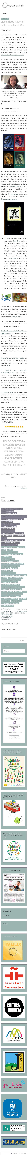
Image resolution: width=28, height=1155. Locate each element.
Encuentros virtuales (16, 577)
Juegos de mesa (12, 591)
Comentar (22, 640)
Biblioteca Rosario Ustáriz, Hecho (13, 519)
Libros (13, 594)
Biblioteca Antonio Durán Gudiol (12, 508)
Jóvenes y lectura (15, 589)
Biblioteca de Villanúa (9, 513)
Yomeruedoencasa (8, 605)
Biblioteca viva (7, 521)
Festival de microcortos (10, 582)
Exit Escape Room (7, 392)
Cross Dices (16, 241)
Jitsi (4, 591)
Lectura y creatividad (9, 533)
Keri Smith (23, 591)
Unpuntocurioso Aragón (10, 544)
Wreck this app (13, 194)
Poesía (5, 538)
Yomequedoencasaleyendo (10, 603)
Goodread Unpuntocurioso (11, 584)
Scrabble (23, 598)
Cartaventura (14, 258)
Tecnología (6, 601)
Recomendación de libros (10, 598)
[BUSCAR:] (14, 651)
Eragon (5, 580)
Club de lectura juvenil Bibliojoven (13, 563)
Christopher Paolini (9, 559)
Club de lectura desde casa (11, 561)
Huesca (5, 587)
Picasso (5, 596)
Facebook (5, 924)
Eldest (5, 577)
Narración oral (19, 535)
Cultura (13, 526)
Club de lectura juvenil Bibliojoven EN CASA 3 (21, 611)
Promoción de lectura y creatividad (13, 540)
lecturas (5, 594)
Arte (4, 549)
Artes (10, 549)
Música (21, 533)
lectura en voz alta (8, 531)
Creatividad (6, 566)
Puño (9, 365)
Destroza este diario (9, 573)
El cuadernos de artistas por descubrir (14, 575)
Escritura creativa (8, 528)
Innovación (20, 587)
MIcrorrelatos (7, 535)
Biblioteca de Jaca (8, 511)
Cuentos (5, 526)
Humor (12, 587)
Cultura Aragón (7, 570)
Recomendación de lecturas (11, 542)
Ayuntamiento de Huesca (10, 552)
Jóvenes (5, 589)
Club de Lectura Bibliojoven (11, 524)
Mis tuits (6, 915)
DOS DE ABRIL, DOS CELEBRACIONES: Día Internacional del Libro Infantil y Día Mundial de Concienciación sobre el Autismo (7, 614)
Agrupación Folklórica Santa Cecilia (14, 547)
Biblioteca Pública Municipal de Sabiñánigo (11, 516)
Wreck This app (17, 601)
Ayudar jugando (16, 316)
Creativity (16, 566)
